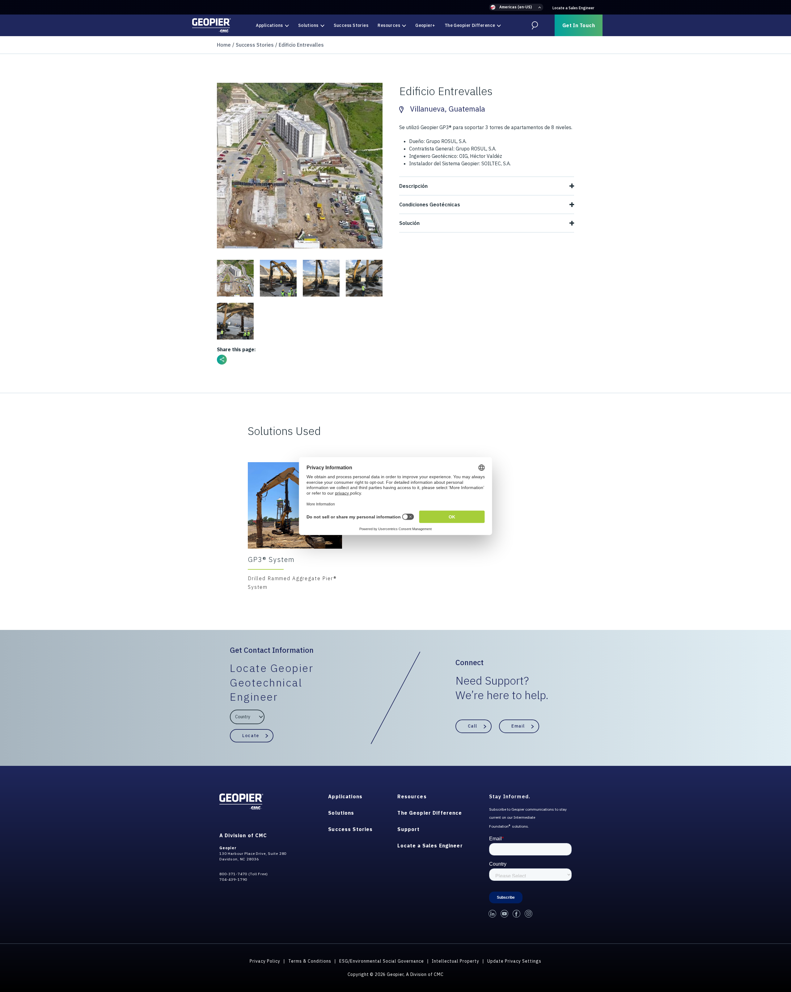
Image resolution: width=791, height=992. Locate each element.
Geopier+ (425, 25)
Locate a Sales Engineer (573, 8)
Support (408, 829)
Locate (250, 735)
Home (224, 45)
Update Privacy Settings (514, 961)
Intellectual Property (455, 961)
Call (472, 726)
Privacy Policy (265, 961)
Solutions (308, 25)
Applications (269, 25)
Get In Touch (578, 25)
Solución (409, 223)
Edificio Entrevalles (301, 45)
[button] (516, 7)
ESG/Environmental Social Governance (381, 961)
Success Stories (351, 25)
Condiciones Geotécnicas (429, 204)
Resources (389, 25)
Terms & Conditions (309, 961)
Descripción (413, 186)
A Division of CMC (243, 835)
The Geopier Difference (470, 25)
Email (518, 726)
